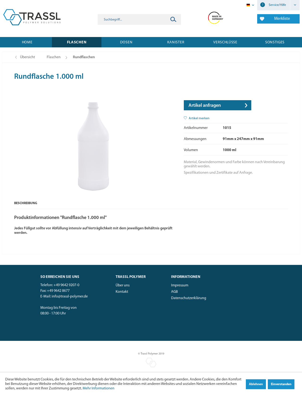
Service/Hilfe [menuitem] (277, 5)
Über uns (123, 285)
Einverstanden (281, 384)
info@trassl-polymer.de (70, 296)
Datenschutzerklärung (188, 298)
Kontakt (122, 292)
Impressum (179, 285)
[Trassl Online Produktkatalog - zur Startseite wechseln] (31, 17)
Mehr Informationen (98, 388)
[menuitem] (139, 19)
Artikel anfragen (205, 105)
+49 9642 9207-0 (66, 285)
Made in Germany (215, 17)
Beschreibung (25, 203)
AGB (174, 292)
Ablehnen (256, 384)
